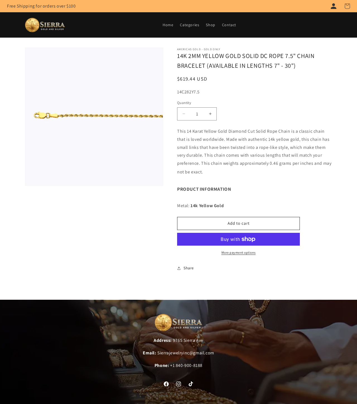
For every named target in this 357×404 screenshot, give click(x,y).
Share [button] (189, 267)
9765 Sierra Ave (188, 340)
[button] (347, 6)
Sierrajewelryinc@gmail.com (185, 353)
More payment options (238, 252)
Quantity (184, 102)
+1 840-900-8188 (186, 365)
